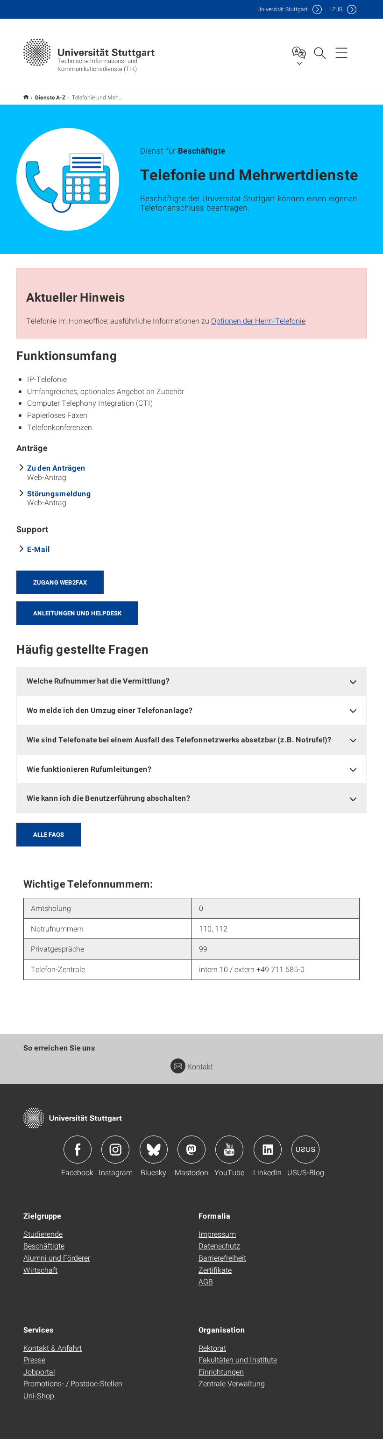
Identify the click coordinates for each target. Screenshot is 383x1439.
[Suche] (319, 52)
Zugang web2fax (60, 582)
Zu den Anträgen (56, 468)
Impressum (217, 1234)
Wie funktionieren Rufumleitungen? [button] (89, 769)
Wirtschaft (40, 1270)
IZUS (336, 9)
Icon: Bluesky (154, 1150)
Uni (282, 9)
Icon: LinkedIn (268, 1150)
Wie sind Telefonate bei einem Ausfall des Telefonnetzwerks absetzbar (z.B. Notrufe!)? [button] (179, 739)
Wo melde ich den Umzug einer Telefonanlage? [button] (109, 710)
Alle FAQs (48, 834)
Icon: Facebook (78, 1150)
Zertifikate (215, 1270)
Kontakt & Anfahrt (52, 1348)
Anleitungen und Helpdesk (77, 613)
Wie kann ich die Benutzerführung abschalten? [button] (108, 798)
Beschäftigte (43, 1245)
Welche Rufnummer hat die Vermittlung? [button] (98, 680)
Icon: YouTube (229, 1150)
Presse (34, 1359)
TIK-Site (25, 97)
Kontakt (200, 1066)
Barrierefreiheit (222, 1258)
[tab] (191, 681)
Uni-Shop (38, 1395)
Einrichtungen (221, 1371)
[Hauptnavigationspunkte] (341, 52)
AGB (206, 1281)
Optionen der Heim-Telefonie (258, 320)
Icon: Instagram (115, 1150)
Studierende (43, 1234)
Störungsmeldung (59, 493)
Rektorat (212, 1348)
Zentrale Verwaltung (232, 1383)
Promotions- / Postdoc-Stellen (72, 1383)
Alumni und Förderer (56, 1258)
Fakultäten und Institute (238, 1359)
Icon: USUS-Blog (305, 1150)
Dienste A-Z (50, 97)
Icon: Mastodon (191, 1150)
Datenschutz (219, 1245)
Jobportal (39, 1371)
